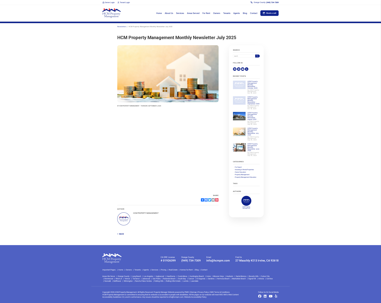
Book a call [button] (271, 13)
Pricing (163, 270)
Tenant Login (124, 2)
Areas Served (193, 13)
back (121, 234)
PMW (187, 292)
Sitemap (193, 292)
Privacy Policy (203, 292)
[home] (111, 13)
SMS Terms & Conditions (220, 292)
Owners (216, 13)
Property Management (242, 174)
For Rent (206, 13)
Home (159, 13)
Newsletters (121, 27)
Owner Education (240, 172)
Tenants (226, 13)
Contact (253, 13)
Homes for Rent (186, 270)
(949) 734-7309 (272, 2)
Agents (236, 13)
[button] (234, 69)
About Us (169, 13)
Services (180, 13)
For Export (238, 167)
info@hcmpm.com (218, 260)
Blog (245, 13)
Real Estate (173, 270)
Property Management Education (245, 177)
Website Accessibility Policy (195, 297)
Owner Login (109, 2)
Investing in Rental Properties (244, 170)
